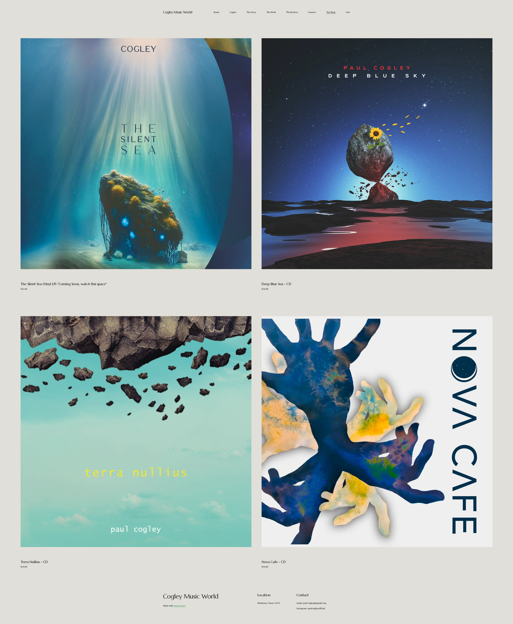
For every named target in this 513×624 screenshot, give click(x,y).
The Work (271, 12)
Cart (348, 12)
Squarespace (180, 605)
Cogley (233, 12)
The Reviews (292, 12)
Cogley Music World (177, 12)
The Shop (330, 12)
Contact (312, 12)
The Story (251, 12)
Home (216, 12)
